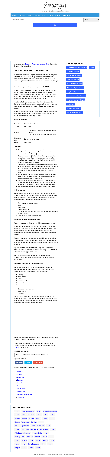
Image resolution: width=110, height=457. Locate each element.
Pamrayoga (29, 437)
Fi (24, 448)
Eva (52, 429)
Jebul (31, 448)
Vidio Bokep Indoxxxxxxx (23, 433)
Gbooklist (34, 422)
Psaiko (38, 418)
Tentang (22, 15)
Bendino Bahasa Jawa (50, 411)
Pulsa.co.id (66, 15)
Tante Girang (25, 422)
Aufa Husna (25, 429)
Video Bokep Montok (27, 415)
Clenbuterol (20, 386)
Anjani (24, 444)
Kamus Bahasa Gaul (72, 71)
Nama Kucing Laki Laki (22, 426)
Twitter (28, 363)
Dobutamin (20, 380)
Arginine (19, 374)
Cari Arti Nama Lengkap (73, 75)
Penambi (24, 440)
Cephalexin (20, 377)
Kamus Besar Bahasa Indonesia (76, 67)
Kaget (48, 426)
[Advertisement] (55, 43)
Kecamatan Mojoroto (27, 411)
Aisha (52, 440)
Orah (38, 411)
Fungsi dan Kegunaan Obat (40, 64)
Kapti (38, 440)
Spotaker (31, 418)
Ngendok (24, 418)
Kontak (29, 15)
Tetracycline (21, 392)
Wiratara (37, 437)
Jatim (17, 444)
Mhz (17, 415)
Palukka (17, 418)
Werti (45, 418)
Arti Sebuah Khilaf (42, 429)
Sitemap (36, 454)
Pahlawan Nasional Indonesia (75, 100)
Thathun (44, 437)
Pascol (38, 448)
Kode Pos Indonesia (72, 79)
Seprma (17, 422)
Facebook (19, 363)
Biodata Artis (70, 104)
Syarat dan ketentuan (54, 15)
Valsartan (20, 371)
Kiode (17, 429)
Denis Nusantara (33, 444)
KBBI (92, 67)
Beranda (14, 15)
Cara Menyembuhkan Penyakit (76, 96)
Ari (17, 440)
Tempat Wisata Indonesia (74, 112)
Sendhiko (45, 440)
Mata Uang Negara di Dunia (75, 88)
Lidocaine (20, 383)
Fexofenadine (21, 389)
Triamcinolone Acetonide (24, 394)
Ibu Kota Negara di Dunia (74, 84)
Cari (55, 25)
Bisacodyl (21, 397)
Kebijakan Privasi (39, 15)
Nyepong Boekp (37, 433)
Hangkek (17, 448)
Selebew (33, 429)
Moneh (50, 444)
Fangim (31, 440)
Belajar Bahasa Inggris (73, 108)
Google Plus (38, 363)
